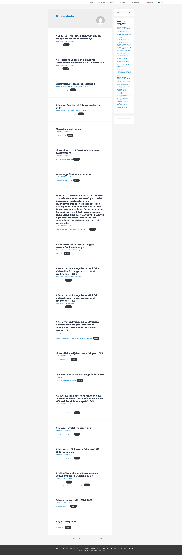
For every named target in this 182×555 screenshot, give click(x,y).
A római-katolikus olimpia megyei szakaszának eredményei (75, 246)
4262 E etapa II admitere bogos (62, 90)
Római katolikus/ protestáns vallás (65, 41)
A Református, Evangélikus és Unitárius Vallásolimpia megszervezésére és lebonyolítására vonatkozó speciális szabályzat (77, 326)
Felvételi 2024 (59, 478)
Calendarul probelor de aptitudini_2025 (64, 180)
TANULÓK (122, 2)
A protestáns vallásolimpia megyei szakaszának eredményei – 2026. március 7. (80, 61)
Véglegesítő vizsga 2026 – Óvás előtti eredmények (123, 54)
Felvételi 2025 (84, 86)
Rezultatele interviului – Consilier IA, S (122, 38)
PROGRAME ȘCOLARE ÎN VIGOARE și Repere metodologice (123, 90)
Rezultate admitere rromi (123, 58)
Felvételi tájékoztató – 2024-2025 (74, 500)
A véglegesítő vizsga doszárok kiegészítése (122, 108)
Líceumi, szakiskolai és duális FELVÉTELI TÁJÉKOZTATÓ (77, 152)
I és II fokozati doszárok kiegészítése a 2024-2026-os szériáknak (124, 100)
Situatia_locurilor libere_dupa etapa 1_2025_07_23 (66, 114)
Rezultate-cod (59, 68)
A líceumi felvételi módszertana (73, 428)
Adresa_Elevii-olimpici (60, 482)
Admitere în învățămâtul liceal (72, 86)
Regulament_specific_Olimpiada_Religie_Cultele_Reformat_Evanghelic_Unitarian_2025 (74, 338)
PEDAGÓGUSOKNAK (135, 2)
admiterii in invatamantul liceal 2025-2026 (64, 412)
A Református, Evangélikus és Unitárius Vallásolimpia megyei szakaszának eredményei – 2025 (77, 271)
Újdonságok (78, 250)
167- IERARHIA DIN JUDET (61, 135)
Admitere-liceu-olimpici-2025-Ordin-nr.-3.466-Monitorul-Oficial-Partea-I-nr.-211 (72, 229)
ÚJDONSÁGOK (101, 2)
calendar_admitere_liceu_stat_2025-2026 (64, 458)
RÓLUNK (112, 2)
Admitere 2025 (60, 86)
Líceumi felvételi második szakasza (75, 83)
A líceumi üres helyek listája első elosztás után (78, 106)
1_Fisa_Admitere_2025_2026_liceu (63, 359)
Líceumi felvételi (81, 110)
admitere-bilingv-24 (60, 527)
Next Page (103, 538)
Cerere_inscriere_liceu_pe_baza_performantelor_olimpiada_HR (69, 485)
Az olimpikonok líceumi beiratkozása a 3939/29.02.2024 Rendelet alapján (77, 474)
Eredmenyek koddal (60, 280)
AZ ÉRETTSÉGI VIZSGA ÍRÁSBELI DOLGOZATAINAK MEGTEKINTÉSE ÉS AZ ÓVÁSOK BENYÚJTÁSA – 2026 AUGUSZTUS (124, 30)
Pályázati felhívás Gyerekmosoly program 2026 (124, 94)
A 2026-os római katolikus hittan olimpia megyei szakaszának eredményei (78, 37)
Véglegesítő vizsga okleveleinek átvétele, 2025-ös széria (124, 104)
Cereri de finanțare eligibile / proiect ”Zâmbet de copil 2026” (123, 86)
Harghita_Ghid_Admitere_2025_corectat (64, 159)
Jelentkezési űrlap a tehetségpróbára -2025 (80, 374)
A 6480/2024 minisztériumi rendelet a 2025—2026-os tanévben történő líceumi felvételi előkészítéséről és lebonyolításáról (80, 398)
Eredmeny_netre (59, 253)
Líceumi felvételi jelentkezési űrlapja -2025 (79, 353)
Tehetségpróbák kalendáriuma (73, 174)
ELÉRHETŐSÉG (150, 2)
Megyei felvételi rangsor (69, 129)
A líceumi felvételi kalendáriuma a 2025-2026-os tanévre (78, 451)
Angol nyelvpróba (66, 521)
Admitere (58, 110)
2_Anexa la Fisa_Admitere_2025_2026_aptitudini (66, 380)
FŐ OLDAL (90, 2)
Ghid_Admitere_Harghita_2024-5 (63, 506)
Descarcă (66, 44)
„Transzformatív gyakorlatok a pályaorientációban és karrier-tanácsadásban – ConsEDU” (124, 72)
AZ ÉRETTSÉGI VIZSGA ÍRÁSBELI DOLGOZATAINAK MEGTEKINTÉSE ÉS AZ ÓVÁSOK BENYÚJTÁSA (123, 79)
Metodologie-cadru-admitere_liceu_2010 (64, 434)
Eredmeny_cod (59, 44)
